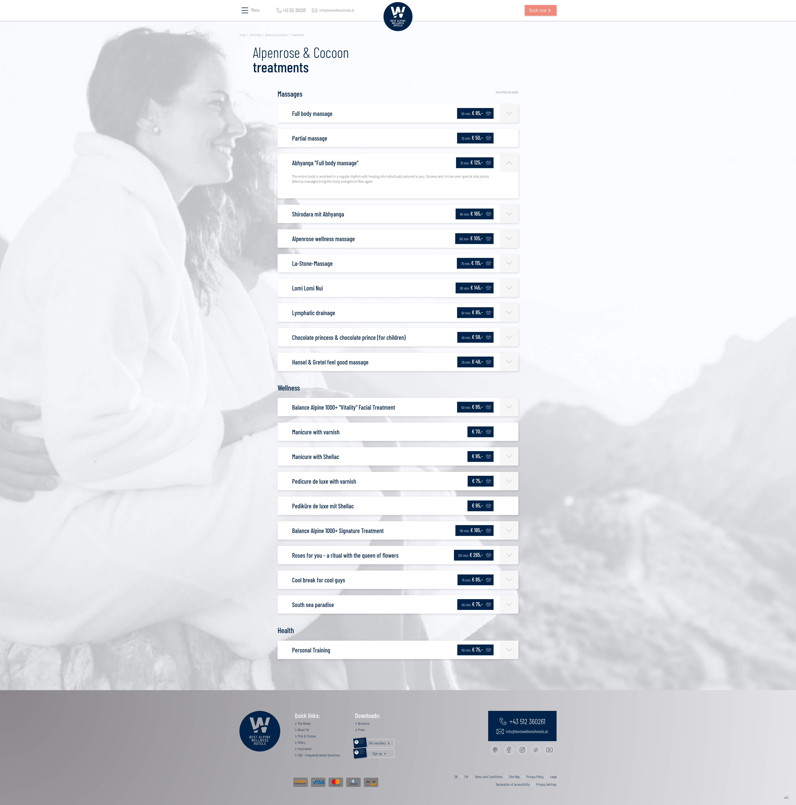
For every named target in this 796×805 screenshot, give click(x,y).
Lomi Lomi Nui (307, 288)
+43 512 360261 (294, 10)
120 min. (470, 554)
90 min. (471, 213)
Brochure (363, 723)
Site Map (514, 776)
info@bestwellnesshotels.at (336, 10)
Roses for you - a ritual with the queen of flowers (345, 555)
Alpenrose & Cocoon (276, 35)
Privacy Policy (535, 776)
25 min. (472, 137)
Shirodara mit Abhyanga (318, 214)
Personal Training (311, 650)
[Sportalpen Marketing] (787, 797)
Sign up (371, 752)
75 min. (471, 162)
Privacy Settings (546, 784)
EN (466, 776)
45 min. (472, 337)
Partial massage (309, 138)
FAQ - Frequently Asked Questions (318, 755)
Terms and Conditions (488, 776)
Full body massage (312, 113)
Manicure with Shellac (315, 456)
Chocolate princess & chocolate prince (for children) (349, 337)
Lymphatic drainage (313, 312)
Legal (553, 776)
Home (242, 35)
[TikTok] (535, 750)
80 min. (471, 238)
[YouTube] (549, 750)
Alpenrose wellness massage (323, 238)
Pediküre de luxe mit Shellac (323, 506)
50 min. (472, 113)
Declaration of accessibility (513, 784)
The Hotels (255, 35)
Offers (301, 742)
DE (456, 776)
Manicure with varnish (316, 432)
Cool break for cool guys (318, 580)
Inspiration (304, 748)
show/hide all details (507, 92)
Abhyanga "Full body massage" (325, 162)
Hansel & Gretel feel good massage (330, 362)
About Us (303, 729)
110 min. (471, 530)
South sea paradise (313, 604)
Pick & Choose (306, 736)
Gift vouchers (373, 742)
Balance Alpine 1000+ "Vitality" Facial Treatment (343, 407)
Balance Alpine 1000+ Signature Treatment (338, 530)
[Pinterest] (495, 750)
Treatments (297, 35)
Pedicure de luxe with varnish (324, 481)
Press (361, 729)
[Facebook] (508, 750)
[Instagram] (522, 750)
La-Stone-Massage (312, 263)
